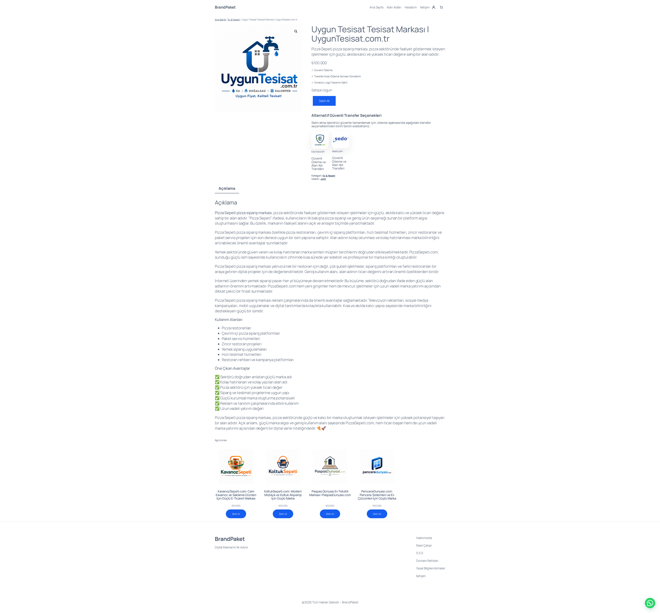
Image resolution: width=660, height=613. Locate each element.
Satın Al (324, 101)
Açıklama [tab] (227, 188)
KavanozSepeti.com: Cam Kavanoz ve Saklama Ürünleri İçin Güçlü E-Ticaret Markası (236, 495)
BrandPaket (225, 7)
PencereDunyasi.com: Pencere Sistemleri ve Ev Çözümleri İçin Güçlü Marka (377, 495)
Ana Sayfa (220, 19)
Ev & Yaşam (234, 19)
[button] (296, 31)
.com (323, 178)
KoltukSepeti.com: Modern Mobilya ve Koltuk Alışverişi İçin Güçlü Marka (283, 495)
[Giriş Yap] (433, 7)
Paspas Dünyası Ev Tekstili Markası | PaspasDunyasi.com (330, 493)
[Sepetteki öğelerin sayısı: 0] (441, 7)
